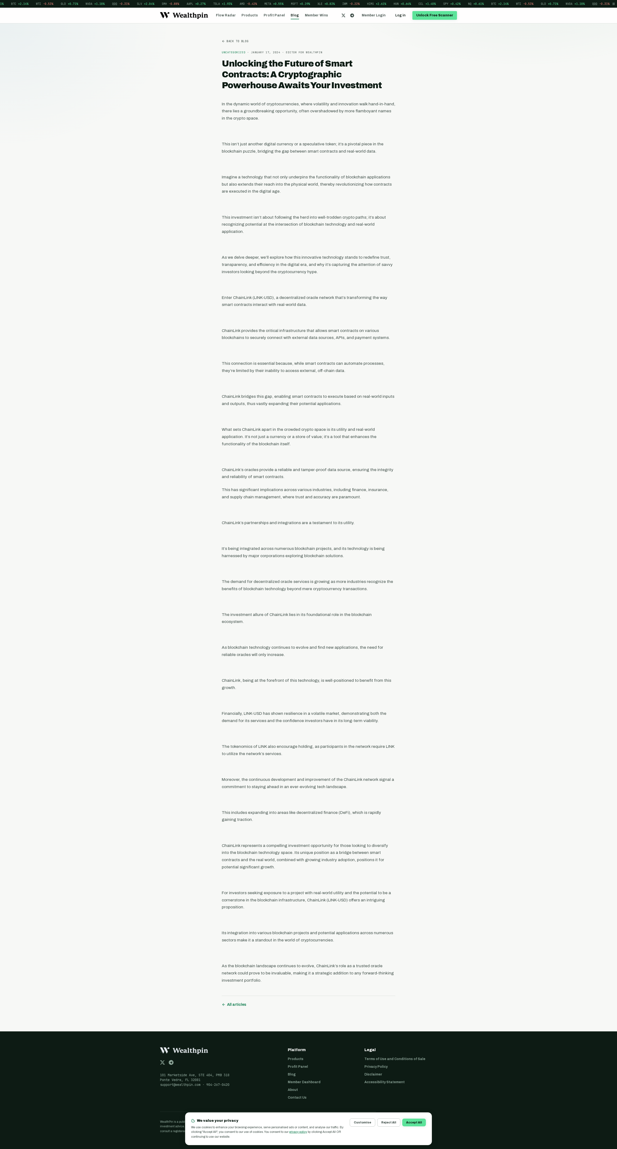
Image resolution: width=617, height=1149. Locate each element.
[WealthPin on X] (343, 15)
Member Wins (316, 15)
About (293, 1090)
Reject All (388, 1122)
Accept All (414, 1122)
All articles (236, 1004)
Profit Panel (274, 15)
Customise (362, 1122)
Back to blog (237, 41)
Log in (400, 15)
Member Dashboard (304, 1082)
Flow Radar (226, 15)
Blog (295, 15)
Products (249, 15)
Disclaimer (373, 1074)
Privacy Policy (376, 1066)
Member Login (374, 15)
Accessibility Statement (384, 1082)
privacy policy (298, 1132)
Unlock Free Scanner (434, 15)
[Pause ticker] (613, 3)
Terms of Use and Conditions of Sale (394, 1059)
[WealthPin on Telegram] (352, 15)
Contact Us (297, 1097)
